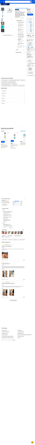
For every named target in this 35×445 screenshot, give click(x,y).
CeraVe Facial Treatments (21, 336)
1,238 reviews (7, 201)
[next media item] (12, 19)
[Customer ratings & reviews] (24, 198)
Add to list (30, 75)
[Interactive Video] (2, 9)
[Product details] (24, 91)
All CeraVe (19, 337)
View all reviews (4, 204)
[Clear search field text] (30, 2)
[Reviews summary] (20, 17)
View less (11, 227)
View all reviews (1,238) (13, 300)
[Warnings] (24, 103)
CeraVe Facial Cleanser (4, 334)
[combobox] (18, 2)
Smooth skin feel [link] (5, 217)
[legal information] (32, 11)
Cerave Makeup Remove (21, 333)
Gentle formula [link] (5, 214)
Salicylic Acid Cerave (4, 330)
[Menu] (1, 1)
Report (24, 259)
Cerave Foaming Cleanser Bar (5, 331)
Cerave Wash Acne (20, 330)
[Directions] (24, 98)
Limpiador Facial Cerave (5, 333)
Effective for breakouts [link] (6, 211)
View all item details (19, 46)
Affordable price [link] (5, 219)
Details (32, 65)
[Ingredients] (24, 101)
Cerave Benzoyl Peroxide (21, 331)
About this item (4, 88)
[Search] (31, 1)
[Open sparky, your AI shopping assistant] (32, 442)
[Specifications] (24, 93)
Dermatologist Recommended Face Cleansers (7, 336)
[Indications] (24, 96)
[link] (21, 232)
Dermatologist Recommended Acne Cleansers (7, 337)
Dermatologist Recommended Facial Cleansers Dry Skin (25, 334)
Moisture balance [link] (5, 224)
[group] (19, 17)
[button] (12, 9)
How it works (31, 31)
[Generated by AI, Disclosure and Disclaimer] (25, 46)
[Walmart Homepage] (3, 1)
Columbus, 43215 (29, 54)
